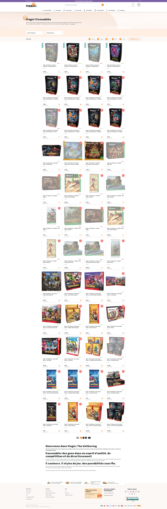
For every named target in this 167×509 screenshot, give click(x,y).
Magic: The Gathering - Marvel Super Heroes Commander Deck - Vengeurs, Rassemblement (72, 98)
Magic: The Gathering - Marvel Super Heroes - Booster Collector (71, 425)
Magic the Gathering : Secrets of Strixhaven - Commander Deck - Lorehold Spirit (71, 65)
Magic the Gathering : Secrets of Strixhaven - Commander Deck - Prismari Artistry (113, 65)
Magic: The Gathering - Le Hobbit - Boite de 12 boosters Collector (115, 229)
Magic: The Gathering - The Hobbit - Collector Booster (93, 196)
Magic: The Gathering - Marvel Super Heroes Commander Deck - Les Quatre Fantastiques (93, 98)
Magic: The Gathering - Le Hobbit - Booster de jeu (114, 261)
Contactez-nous (29, 1)
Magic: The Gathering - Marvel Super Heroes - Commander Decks (114, 359)
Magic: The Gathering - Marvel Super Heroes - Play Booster (50, 425)
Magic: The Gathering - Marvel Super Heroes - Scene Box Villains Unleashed (94, 294)
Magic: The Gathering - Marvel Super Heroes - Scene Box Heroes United (50, 327)
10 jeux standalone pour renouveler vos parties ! (84, 1)
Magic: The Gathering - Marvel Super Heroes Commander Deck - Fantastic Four (72, 131)
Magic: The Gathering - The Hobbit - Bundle (50, 196)
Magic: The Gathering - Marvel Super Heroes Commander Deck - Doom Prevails (50, 131)
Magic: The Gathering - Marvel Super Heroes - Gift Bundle (71, 359)
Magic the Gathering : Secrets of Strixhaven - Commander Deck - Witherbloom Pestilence (49, 65)
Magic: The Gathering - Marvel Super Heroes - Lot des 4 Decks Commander (115, 425)
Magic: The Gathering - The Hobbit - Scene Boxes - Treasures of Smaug (71, 163)
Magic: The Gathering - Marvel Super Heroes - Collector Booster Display (71, 327)
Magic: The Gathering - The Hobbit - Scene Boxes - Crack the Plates (93, 163)
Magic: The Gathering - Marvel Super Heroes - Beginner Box (50, 163)
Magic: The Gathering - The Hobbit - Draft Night (114, 163)
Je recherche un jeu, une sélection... (71, 4)
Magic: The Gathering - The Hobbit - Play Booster (51, 229)
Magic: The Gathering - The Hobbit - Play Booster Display (115, 196)
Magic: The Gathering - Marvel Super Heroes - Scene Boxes (114, 294)
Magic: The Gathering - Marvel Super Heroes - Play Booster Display (114, 392)
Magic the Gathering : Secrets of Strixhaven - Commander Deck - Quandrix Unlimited (92, 65)
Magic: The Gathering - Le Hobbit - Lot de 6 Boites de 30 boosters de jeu (93, 261)
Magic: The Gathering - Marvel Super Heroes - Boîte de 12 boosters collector (94, 425)
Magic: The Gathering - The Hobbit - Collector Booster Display (71, 196)
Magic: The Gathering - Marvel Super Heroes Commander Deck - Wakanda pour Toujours (50, 98)
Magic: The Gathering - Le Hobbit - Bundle (93, 229)
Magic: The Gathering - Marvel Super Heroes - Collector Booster (93, 327)
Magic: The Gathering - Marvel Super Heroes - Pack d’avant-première (71, 294)
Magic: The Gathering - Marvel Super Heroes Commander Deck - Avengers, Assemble (115, 131)
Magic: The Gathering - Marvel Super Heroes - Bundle (114, 327)
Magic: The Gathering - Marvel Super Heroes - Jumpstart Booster (93, 392)
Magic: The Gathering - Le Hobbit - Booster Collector (50, 261)
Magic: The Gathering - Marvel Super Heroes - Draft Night (50, 359)
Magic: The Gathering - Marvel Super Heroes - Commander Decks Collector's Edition (94, 359)
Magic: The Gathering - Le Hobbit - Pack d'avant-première (72, 229)
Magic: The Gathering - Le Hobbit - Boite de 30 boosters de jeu (72, 261)
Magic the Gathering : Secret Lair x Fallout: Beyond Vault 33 (50, 294)
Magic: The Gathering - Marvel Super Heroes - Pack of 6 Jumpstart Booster (51, 392)
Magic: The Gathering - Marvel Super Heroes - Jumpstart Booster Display (71, 392)
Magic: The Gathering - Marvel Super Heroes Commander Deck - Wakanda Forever (93, 131)
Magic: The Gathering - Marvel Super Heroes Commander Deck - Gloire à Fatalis (114, 98)
